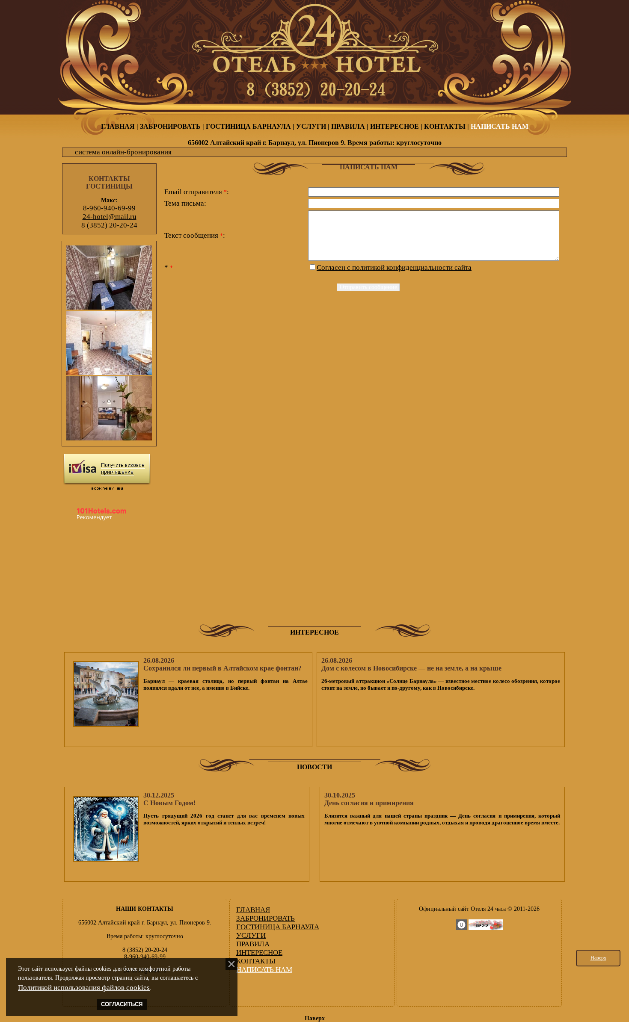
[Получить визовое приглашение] (107, 469)
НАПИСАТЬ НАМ (499, 126)
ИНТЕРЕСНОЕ (394, 126)
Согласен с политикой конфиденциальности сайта (394, 267)
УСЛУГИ (311, 126)
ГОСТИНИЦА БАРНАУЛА (248, 126)
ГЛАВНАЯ (118, 126)
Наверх (598, 958)
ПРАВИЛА (348, 126)
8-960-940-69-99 (109, 208)
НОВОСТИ (314, 767)
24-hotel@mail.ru (109, 217)
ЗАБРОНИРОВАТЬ (170, 126)
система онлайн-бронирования (123, 152)
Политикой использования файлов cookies (84, 988)
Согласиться (121, 1004)
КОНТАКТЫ (445, 126)
